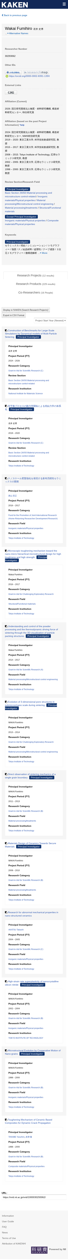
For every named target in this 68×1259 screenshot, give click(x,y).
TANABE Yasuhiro (16, 1137)
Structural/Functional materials (22, 604)
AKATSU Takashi (16, 930)
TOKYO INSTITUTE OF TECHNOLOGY (25, 1038)
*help (21, 125)
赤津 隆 (29, 1137)
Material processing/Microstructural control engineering (33, 679)
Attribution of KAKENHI (14, 1243)
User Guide (8, 1221)
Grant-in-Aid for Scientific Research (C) (25, 371)
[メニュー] (64, 4)
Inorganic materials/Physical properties (25, 220)
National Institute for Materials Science (25, 393)
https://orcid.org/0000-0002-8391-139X (29, 76)
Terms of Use (9, 1238)
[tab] (35, 276)
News (5, 1232)
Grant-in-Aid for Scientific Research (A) (25, 670)
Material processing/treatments (21, 207)
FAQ (4, 1227)
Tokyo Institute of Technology (21, 466)
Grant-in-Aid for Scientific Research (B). (26, 1087)
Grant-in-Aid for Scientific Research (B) (25, 811)
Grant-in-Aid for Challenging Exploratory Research (31, 594)
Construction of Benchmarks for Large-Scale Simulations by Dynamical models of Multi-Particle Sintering (31, 333)
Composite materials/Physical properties (26, 1166)
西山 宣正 (12, 496)
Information (8, 1215)
